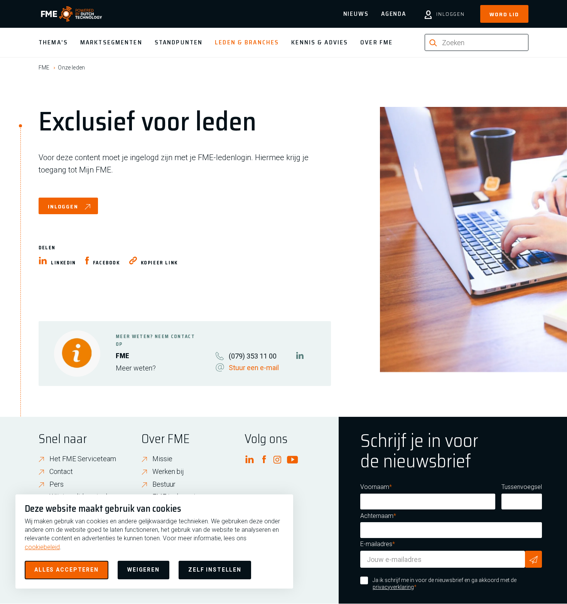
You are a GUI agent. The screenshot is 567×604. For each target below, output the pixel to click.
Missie (162, 459)
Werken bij (168, 471)
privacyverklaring (393, 587)
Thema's (53, 42)
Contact (61, 471)
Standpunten (178, 42)
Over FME (376, 42)
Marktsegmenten (111, 42)
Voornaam (374, 487)
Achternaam (376, 515)
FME (44, 67)
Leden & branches (247, 42)
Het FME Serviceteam (82, 459)
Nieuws (356, 14)
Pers (56, 484)
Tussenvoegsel (521, 487)
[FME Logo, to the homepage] (72, 14)
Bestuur (164, 484)
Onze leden (71, 67)
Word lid (504, 14)
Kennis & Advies (319, 42)
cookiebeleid (42, 547)
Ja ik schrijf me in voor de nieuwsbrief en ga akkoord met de (444, 583)
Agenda (393, 14)
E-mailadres (376, 544)
